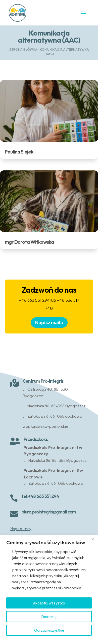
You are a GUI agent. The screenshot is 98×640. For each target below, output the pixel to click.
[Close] (93, 539)
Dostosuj (49, 616)
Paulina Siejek (19, 151)
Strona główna (23, 49)
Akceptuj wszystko (49, 603)
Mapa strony (20, 528)
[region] (49, 587)
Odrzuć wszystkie (49, 630)
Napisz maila (49, 322)
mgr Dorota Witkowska (29, 242)
